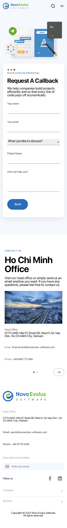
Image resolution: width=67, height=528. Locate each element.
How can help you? (17, 171)
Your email (12, 121)
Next (58, 372)
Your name (13, 103)
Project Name (14, 153)
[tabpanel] (33, 307)
